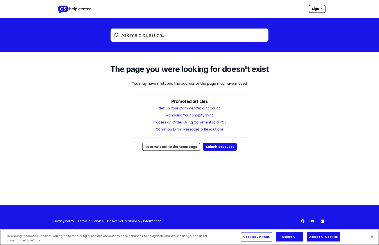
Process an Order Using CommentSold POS (189, 122)
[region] (189, 237)
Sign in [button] (317, 9)
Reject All (289, 237)
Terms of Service (91, 221)
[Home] (74, 9)
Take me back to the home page (171, 147)
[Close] (372, 236)
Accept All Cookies (323, 237)
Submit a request (220, 147)
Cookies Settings (256, 237)
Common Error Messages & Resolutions (189, 129)
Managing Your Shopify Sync (189, 115)
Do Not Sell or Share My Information (134, 221)
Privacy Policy (64, 221)
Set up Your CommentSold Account (189, 108)
